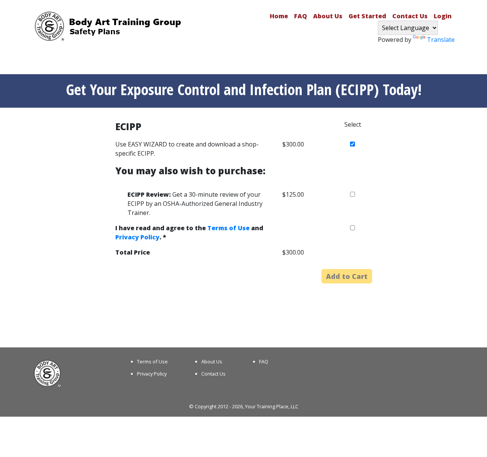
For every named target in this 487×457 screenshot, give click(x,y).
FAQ (300, 16)
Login (443, 16)
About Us (327, 16)
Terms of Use (228, 228)
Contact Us (410, 16)
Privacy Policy (137, 237)
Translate (441, 39)
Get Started (367, 16)
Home (279, 16)
